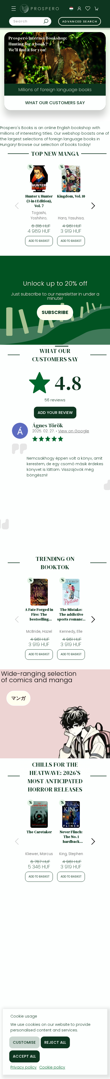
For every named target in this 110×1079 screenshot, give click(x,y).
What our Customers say (55, 103)
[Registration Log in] (79, 8)
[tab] (48, 346)
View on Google (65, 431)
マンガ (18, 698)
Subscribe (55, 312)
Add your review (55, 412)
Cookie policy (52, 1067)
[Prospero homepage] (24, 8)
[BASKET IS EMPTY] (96, 8)
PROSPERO (45, 9)
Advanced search (79, 21)
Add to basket (39, 241)
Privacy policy (23, 1067)
